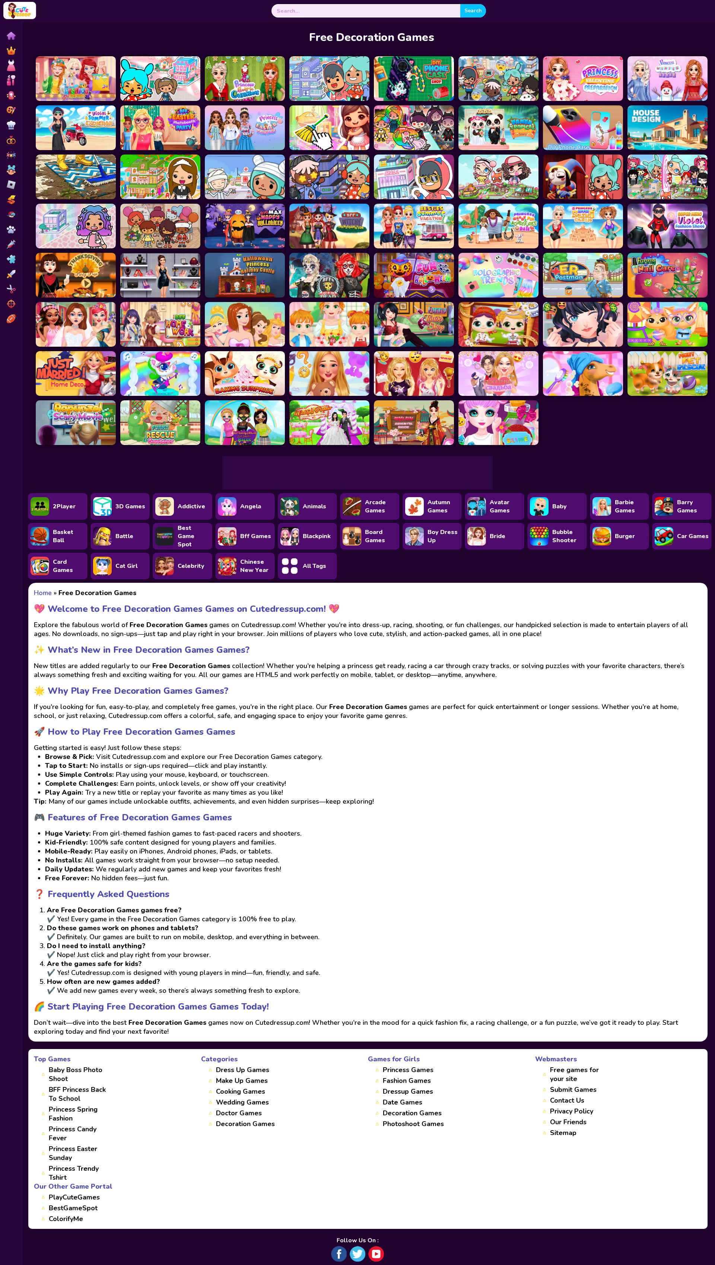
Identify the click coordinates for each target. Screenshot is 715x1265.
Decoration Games (245, 1123)
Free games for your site (574, 1074)
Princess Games (408, 1069)
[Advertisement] (357, 473)
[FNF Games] (11, 214)
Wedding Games (242, 1102)
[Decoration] (11, 154)
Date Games (402, 1102)
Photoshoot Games (413, 1123)
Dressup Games (408, 1091)
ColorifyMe (66, 1218)
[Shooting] (11, 303)
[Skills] (11, 274)
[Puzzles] (11, 259)
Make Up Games (242, 1080)
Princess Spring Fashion (73, 1114)
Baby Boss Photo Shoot (75, 1074)
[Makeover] (11, 80)
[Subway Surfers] (11, 199)
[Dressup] (11, 65)
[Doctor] (11, 244)
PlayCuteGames (74, 1197)
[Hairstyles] (11, 289)
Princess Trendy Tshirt (74, 1173)
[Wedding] (11, 140)
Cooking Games (240, 1091)
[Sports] (11, 318)
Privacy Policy (571, 1111)
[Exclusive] (11, 50)
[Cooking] (11, 125)
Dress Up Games (242, 1069)
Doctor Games (239, 1113)
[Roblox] (11, 184)
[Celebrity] (11, 95)
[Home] (11, 35)
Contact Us (567, 1100)
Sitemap (563, 1132)
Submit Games (573, 1089)
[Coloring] (11, 110)
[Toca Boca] (11, 169)
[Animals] (11, 229)
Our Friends (568, 1122)
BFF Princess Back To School (77, 1094)
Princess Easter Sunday (73, 1153)
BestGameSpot (73, 1208)
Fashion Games (407, 1080)
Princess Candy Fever (72, 1133)
